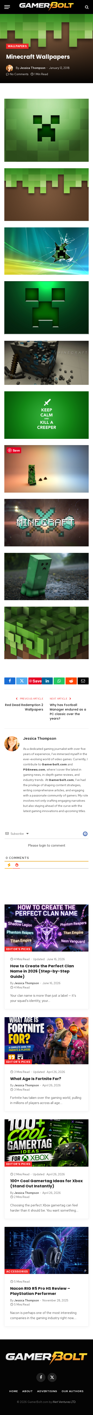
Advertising (47, 1391)
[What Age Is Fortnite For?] (46, 1040)
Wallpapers (17, 46)
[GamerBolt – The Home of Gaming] (46, 7)
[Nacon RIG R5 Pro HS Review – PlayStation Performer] (46, 1250)
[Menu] (7, 7)
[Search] (86, 7)
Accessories (17, 1271)
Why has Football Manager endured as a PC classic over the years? (68, 712)
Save (37, 681)
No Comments (19, 74)
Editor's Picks (18, 949)
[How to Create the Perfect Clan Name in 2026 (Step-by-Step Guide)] (46, 928)
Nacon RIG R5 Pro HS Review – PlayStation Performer (40, 1291)
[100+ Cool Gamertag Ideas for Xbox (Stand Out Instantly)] (46, 1142)
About (27, 1391)
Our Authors (72, 1391)
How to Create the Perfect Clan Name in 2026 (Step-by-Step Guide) (42, 971)
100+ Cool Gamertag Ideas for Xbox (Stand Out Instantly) (46, 1183)
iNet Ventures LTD (64, 1402)
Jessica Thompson (32, 68)
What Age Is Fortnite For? (35, 1078)
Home (13, 1391)
